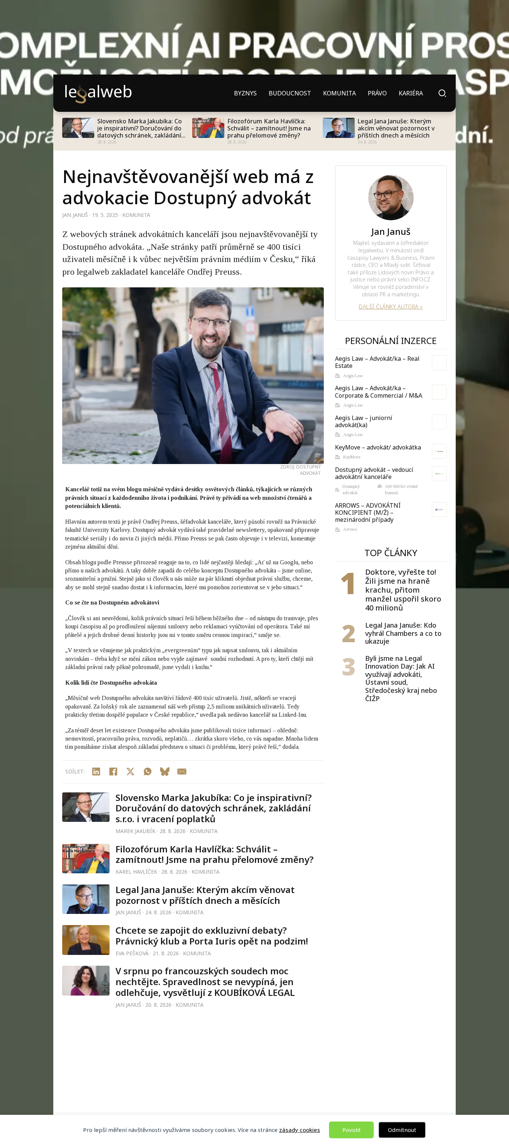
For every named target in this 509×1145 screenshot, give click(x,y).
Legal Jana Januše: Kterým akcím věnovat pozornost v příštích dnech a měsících (396, 128)
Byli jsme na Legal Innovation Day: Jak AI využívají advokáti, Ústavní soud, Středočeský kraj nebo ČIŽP (401, 678)
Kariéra (411, 93)
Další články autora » (391, 306)
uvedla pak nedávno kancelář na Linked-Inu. (253, 715)
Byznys (245, 93)
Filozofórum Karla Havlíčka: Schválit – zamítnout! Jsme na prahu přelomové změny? (269, 128)
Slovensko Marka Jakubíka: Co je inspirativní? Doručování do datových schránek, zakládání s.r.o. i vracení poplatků (139, 128)
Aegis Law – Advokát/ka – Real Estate (377, 362)
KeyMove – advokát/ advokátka (378, 447)
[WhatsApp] (147, 771)
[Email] (181, 771)
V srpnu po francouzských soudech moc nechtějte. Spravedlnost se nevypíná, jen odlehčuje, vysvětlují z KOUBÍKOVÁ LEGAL (205, 982)
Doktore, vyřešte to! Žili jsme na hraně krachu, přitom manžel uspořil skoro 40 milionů (403, 590)
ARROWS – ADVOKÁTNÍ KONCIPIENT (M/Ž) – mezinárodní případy (368, 512)
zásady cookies (299, 1129)
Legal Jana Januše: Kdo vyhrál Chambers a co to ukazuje (403, 633)
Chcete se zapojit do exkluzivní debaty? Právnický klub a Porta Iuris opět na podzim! (212, 935)
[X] (130, 771)
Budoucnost (290, 93)
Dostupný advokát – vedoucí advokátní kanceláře (374, 473)
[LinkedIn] (96, 771)
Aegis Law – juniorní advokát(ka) (363, 421)
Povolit (351, 1129)
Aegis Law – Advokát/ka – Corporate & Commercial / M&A (378, 391)
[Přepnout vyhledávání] (442, 93)
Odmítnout (402, 1129)
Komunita (339, 93)
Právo (377, 93)
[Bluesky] (164, 771)
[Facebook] (113, 771)
